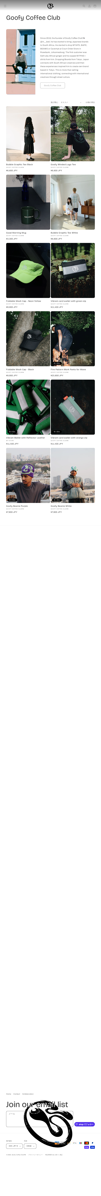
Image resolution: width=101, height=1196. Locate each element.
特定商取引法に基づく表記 (54, 1154)
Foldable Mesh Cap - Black (20, 369)
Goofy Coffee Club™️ (19, 1154)
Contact (16, 1094)
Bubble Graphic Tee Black (19, 164)
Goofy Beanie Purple (17, 506)
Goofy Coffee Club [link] (52, 85)
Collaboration (28, 1094)
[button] (5, 6)
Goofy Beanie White (61, 506)
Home (8, 1094)
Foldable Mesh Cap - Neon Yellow (23, 301)
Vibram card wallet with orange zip (69, 438)
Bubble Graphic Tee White (64, 233)
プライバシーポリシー (35, 1154)
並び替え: (54, 102)
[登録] (70, 1119)
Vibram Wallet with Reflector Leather (25, 438)
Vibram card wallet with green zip (68, 301)
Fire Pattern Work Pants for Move (68, 369)
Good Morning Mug (16, 233)
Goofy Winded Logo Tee (63, 164)
